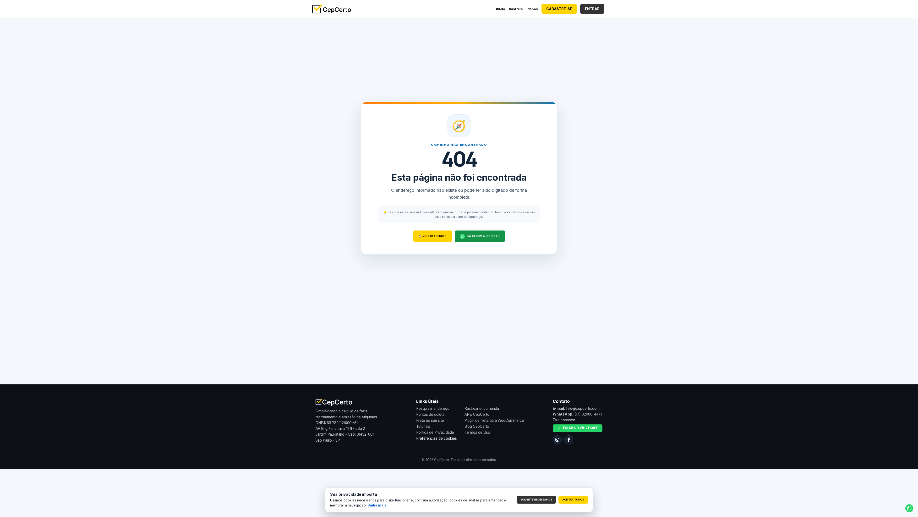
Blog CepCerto (476, 426)
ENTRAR (592, 9)
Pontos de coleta (430, 414)
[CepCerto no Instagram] (557, 439)
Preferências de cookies (436, 438)
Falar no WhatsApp (580, 428)
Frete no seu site (430, 420)
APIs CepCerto (476, 414)
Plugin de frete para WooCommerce (494, 420)
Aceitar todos (573, 499)
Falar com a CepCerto (483, 236)
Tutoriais (423, 426)
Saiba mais (377, 505)
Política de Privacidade (435, 432)
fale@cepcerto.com (583, 408)
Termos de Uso (477, 432)
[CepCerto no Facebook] (568, 439)
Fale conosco (564, 420)
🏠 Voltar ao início (433, 236)
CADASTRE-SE (559, 9)
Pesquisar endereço (432, 408)
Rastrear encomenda (481, 408)
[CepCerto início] (331, 8)
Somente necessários (536, 499)
